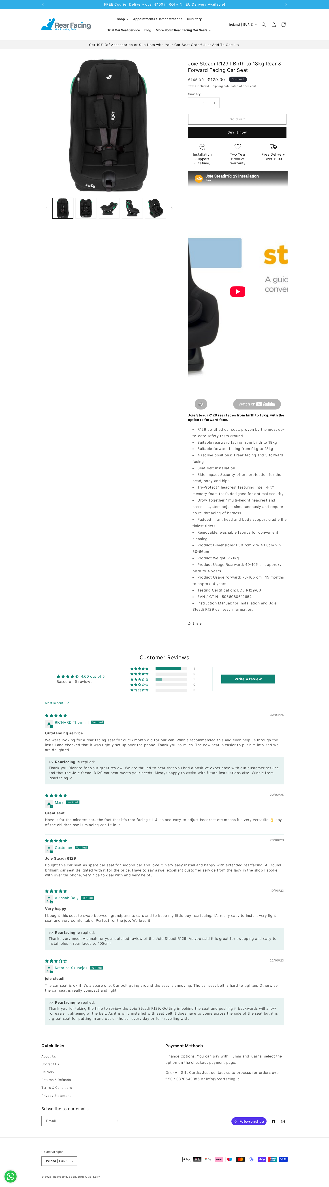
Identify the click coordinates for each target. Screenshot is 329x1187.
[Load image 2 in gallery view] (85, 208)
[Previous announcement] (43, 4)
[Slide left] (46, 208)
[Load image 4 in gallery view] (132, 208)
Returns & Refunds (56, 1080)
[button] (264, 24)
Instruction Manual (214, 603)
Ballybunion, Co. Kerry (85, 1176)
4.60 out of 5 (93, 676)
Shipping (217, 86)
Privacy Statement (56, 1095)
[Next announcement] (286, 4)
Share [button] (197, 623)
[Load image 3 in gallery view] (109, 208)
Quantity (194, 94)
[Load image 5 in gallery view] (155, 208)
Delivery (47, 1072)
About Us (48, 1056)
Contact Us (50, 1064)
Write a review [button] (248, 679)
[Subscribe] (117, 1121)
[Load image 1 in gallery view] (62, 208)
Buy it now (237, 132)
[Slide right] (172, 208)
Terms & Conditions (56, 1087)
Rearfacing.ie (61, 1176)
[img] (56, 715)
